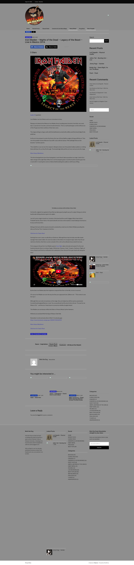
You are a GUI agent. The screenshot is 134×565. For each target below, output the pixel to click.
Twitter (99, 1)
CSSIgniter (96, 562)
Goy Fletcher (93, 88)
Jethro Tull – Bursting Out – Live (60, 31)
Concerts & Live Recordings (59, 28)
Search (92, 37)
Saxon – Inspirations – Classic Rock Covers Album (58, 394)
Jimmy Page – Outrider (73, 31)
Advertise (41, 1)
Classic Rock (45, 28)
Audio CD (33, 115)
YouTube (102, 1)
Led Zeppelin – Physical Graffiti (44, 31)
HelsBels (92, 408)
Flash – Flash (102, 31)
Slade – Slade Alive (35, 397)
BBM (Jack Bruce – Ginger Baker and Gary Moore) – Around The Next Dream (76, 399)
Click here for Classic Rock (37, 233)
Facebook (97, 1)
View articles (52, 359)
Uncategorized (94, 420)
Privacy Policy (28, 562)
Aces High (59, 246)
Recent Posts (36, 28)
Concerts (92, 399)
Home (28, 28)
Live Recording (94, 410)
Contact (36, 1)
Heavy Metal (73, 28)
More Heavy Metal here (36, 153)
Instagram (101, 1)
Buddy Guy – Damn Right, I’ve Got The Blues (88, 31)
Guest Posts (93, 403)
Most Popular (90, 28)
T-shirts (92, 418)
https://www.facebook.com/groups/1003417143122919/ (46, 320)
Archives (92, 395)
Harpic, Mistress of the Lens (98, 405)
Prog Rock (82, 28)
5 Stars (32, 333)
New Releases (93, 414)
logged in (39, 415)
